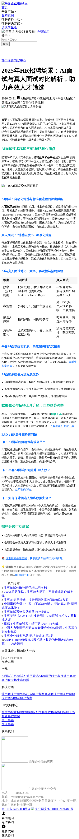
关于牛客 (8, 720)
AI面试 (6, 676)
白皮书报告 (9, 712)
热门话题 (8, 60)
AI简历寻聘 (46, 676)
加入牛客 (8, 724)
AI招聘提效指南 (46, 712)
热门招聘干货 (66, 712)
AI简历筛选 (31, 676)
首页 (5, 7)
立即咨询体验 (23, 489)
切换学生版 (9, 27)
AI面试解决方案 (21, 698)
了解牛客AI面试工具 (62, 426)
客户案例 (8, 15)
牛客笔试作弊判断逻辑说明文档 (25, 587)
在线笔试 (17, 676)
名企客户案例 (11, 716)
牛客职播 (23, 680)
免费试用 (43, 31)
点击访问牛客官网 (16, 558)
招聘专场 (11, 680)
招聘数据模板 (26, 712)
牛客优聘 (60, 676)
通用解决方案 (11, 694)
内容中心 (20, 60)
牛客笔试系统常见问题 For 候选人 (26, 611)
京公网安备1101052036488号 (54, 809)
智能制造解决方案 (32, 694)
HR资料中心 (22, 575)
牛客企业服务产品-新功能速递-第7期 (28, 635)
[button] (39, 12)
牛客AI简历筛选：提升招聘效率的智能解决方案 (36, 599)
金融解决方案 (53, 694)
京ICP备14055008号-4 (16, 809)
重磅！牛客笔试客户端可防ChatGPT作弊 (31, 623)
